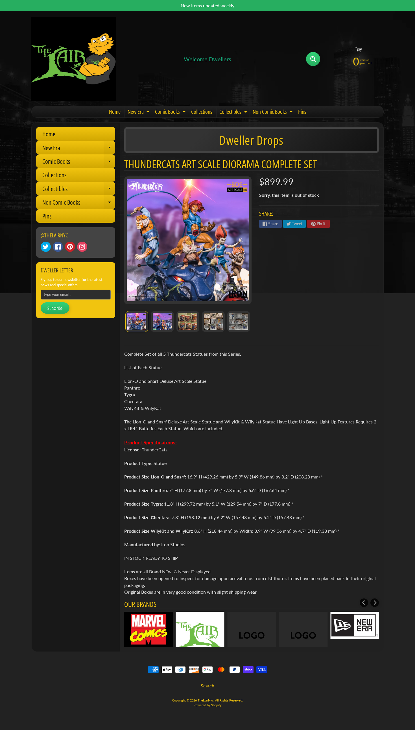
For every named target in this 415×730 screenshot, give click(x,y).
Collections (201, 111)
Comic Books (171, 112)
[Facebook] (58, 247)
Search (207, 685)
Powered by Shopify (208, 705)
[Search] (313, 59)
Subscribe (55, 308)
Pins (302, 111)
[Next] (374, 602)
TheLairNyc (205, 700)
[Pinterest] (70, 247)
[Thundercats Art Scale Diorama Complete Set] (136, 321)
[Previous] (364, 602)
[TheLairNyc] (73, 59)
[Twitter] (46, 247)
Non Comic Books (273, 112)
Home (115, 111)
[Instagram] (82, 247)
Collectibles (233, 112)
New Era (139, 112)
